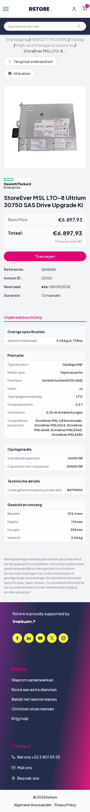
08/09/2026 (59, 286)
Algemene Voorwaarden (33, 805)
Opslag (77, 39)
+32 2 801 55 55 (45, 756)
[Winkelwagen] (84, 8)
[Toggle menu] (6, 9)
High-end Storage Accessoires (45, 45)
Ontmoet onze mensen (33, 708)
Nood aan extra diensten (34, 689)
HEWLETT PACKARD (49, 39)
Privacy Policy (65, 805)
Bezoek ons (28, 778)
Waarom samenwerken (32, 679)
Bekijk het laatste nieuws (34, 699)
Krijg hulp (20, 718)
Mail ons (24, 767)
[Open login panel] (74, 9)
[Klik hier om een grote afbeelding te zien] (45, 127)
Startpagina (17, 39)
